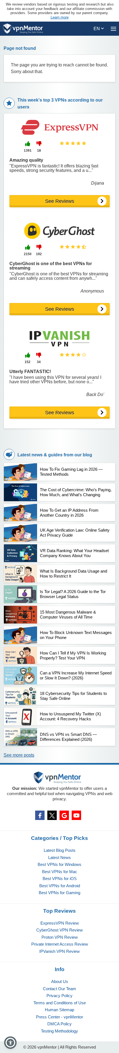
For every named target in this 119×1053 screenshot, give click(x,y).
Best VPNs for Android (59, 885)
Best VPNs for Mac (59, 871)
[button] (10, 1042)
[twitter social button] (52, 815)
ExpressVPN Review (59, 923)
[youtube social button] (76, 815)
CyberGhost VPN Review (59, 930)
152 (27, 362)
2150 (28, 254)
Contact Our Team (59, 988)
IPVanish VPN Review (59, 951)
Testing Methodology (59, 1031)
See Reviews (59, 201)
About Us (59, 981)
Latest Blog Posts (60, 850)
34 (39, 362)
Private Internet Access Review (59, 944)
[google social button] (64, 815)
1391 (28, 150)
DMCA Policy (59, 1023)
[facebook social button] (40, 815)
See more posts (19, 755)
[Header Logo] (23, 29)
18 (39, 150)
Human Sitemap (59, 1009)
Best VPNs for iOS (60, 878)
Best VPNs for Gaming (59, 892)
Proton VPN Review (60, 937)
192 (39, 254)
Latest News (59, 857)
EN (97, 28)
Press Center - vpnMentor (59, 1017)
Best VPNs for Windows (59, 864)
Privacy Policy (59, 995)
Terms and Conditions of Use (59, 1002)
